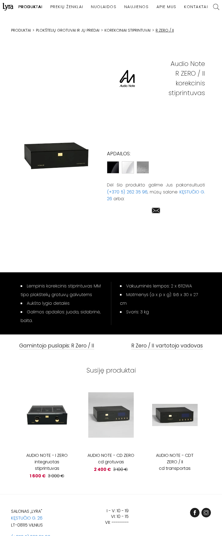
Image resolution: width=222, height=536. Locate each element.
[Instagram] (206, 512)
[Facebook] (195, 512)
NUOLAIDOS (103, 6)
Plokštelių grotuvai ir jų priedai (67, 30)
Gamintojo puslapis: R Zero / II (56, 346)
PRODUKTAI (30, 6)
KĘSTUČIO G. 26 (27, 518)
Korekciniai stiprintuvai (128, 30)
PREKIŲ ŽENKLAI (66, 6)
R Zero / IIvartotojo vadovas (167, 346)
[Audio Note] (127, 78)
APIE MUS (166, 6)
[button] (56, 155)
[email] (156, 211)
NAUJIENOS (136, 6)
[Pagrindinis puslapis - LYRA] (8, 7)
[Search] (216, 7)
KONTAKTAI (196, 6)
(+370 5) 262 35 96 (127, 192)
